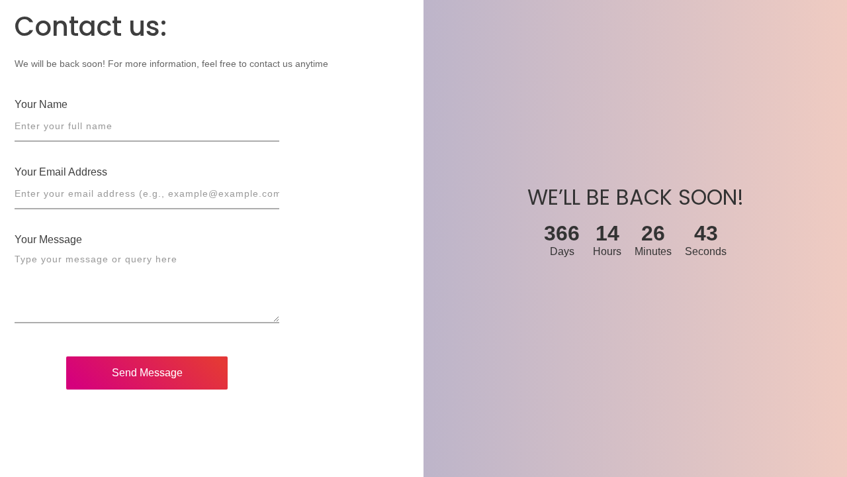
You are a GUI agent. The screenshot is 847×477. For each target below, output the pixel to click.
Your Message (48, 239)
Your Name (41, 104)
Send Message (147, 372)
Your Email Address (61, 172)
